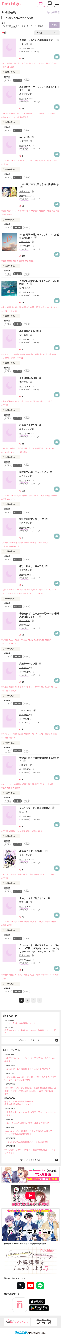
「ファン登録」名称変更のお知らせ (21, 1023)
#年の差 (4, 448)
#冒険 (40, 831)
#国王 (31, 261)
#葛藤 (24, 784)
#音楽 (25, 874)
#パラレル (5, 311)
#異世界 (12, 114)
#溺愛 (3, 211)
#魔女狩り (53, 354)
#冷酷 (3, 925)
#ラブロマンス (49, 543)
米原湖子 (23, 570)
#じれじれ (44, 874)
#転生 (3, 214)
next (39, 1000)
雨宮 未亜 (23, 902)
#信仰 (13, 358)
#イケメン (55, 307)
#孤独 (47, 734)
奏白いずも (24, 620)
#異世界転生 (39, 640)
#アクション (6, 734)
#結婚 (9, 261)
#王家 (3, 117)
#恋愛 (38, 307)
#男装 (9, 63)
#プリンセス (19, 161)
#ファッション (41, 114)
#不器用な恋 (37, 784)
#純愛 (55, 161)
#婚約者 (25, 307)
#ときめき (5, 452)
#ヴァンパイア (24, 211)
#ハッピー (15, 452)
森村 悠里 (23, 382)
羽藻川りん (24, 241)
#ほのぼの (11, 499)
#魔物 (28, 63)
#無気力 (16, 63)
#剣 (55, 63)
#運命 (26, 543)
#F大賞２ (24, 452)
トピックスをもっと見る (29, 1159)
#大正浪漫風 (25, 590)
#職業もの (5, 644)
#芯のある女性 (20, 593)
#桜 (2, 874)
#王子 (23, 63)
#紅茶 (3, 499)
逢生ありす (24, 191)
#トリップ (21, 114)
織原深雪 (23, 94)
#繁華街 (12, 738)
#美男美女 (30, 114)
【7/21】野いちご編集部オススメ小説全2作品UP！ (28, 1142)
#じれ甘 (46, 784)
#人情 (50, 401)
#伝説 (32, 401)
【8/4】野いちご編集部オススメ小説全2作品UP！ (27, 1123)
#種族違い (30, 354)
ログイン (50, 6)
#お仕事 (18, 307)
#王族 (42, 496)
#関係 (34, 831)
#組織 (20, 734)
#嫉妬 (49, 211)
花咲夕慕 (23, 523)
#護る (49, 161)
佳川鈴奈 (23, 855)
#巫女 (3, 307)
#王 (53, 211)
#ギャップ (52, 114)
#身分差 (20, 448)
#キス (3, 788)
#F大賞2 (10, 67)
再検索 (54, 25)
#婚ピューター (7, 593)
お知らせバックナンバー (29, 1040)
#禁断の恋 (13, 543)
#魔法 (9, 788)
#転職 (30, 640)
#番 (14, 261)
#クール (54, 687)
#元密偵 (4, 640)
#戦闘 (17, 401)
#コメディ (11, 117)
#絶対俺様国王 (37, 448)
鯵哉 (21, 812)
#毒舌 (36, 496)
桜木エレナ (24, 429)
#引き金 (4, 738)
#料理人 (48, 640)
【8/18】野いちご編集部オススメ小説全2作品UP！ (28, 1069)
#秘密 (53, 922)
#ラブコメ (45, 307)
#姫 (26, 161)
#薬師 (9, 925)
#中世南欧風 (14, 546)
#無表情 (4, 691)
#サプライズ (46, 975)
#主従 (17, 640)
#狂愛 (9, 214)
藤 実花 (22, 288)
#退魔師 (10, 401)
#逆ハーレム (12, 211)
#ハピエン (31, 593)
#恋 (36, 161)
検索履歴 (55, 12)
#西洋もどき (14, 831)
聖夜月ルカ (24, 955)
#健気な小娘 (49, 448)
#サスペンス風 (44, 590)
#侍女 (30, 496)
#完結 (3, 67)
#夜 (33, 734)
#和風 (54, 590)
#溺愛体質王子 (22, 117)
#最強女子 (49, 63)
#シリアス (5, 358)
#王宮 (47, 496)
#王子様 (33, 543)
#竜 (26, 261)
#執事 (37, 687)
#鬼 (37, 401)
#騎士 (3, 63)
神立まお (23, 476)
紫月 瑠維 (23, 335)
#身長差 (12, 448)
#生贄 (16, 354)
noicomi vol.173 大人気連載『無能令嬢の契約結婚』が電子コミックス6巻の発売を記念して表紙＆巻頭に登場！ (30, 1091)
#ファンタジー (38, 63)
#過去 (39, 543)
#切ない (43, 401)
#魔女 (45, 354)
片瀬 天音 (23, 44)
